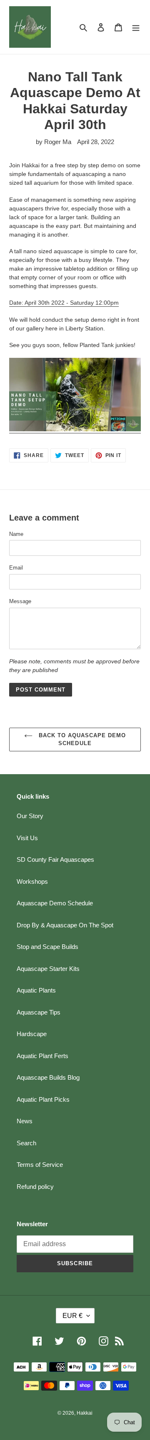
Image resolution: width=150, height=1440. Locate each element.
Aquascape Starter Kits (48, 968)
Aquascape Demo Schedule (55, 903)
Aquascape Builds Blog (48, 1077)
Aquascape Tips (38, 1012)
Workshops (32, 881)
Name (16, 534)
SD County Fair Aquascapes (55, 859)
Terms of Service (40, 1164)
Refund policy (35, 1186)
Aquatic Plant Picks (43, 1099)
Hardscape (32, 1033)
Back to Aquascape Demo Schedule (81, 739)
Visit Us (27, 837)
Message (20, 601)
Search (26, 1143)
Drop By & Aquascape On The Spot (65, 925)
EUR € (72, 1315)
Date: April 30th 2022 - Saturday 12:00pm (64, 302)
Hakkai (84, 1413)
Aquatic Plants (36, 990)
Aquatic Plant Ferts (42, 1055)
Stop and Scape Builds (47, 946)
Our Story (30, 815)
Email (16, 568)
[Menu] (136, 27)
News (24, 1121)
